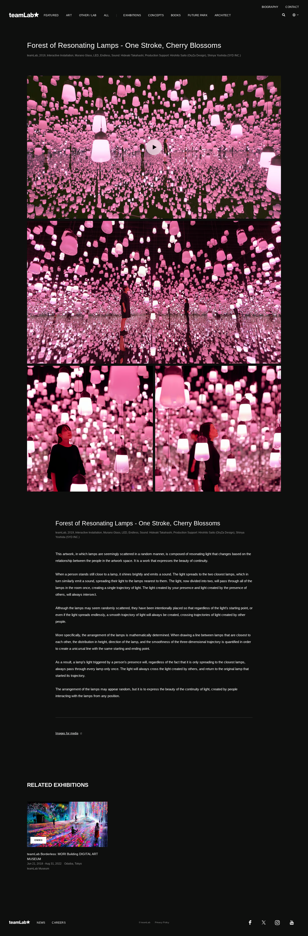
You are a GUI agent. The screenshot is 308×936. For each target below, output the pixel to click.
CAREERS (59, 922)
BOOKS (176, 15)
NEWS (41, 922)
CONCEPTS (156, 15)
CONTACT (292, 7)
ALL (106, 15)
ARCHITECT (223, 15)
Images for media (66, 733)
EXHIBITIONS (132, 15)
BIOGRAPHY (270, 7)
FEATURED (51, 15)
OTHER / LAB (88, 15)
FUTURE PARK (197, 15)
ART (69, 15)
